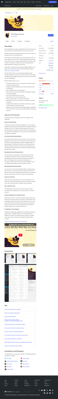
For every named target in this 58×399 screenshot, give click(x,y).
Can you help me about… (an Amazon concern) (14, 327)
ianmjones (25, 361)
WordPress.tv (28, 385)
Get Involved (37, 380)
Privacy (6, 385)
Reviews (13, 41)
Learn (26, 380)
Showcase (16, 380)
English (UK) (17, 391)
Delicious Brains (26, 358)
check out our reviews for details (12, 70)
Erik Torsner (9, 363)
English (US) (51, 60)
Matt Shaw (9, 366)
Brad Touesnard (26, 366)
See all (52, 93)
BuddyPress (47, 385)
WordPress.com (48, 380)
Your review (41, 93)
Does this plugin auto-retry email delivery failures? (15, 324)
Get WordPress (53, 1)
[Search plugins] (16, 13)
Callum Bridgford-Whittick (12, 361)
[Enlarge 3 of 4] (34, 254)
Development (27, 41)
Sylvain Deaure (10, 369)
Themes (16, 381)
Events (36, 381)
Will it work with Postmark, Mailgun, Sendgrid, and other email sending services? (14, 320)
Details (7, 41)
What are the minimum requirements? (12, 312)
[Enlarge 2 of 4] (23, 254)
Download (51, 35)
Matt (46, 381)
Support (51, 41)
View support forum (43, 107)
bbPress (47, 383)
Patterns (16, 385)
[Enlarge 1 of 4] (13, 254)
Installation (19, 41)
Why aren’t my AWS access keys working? (13, 345)
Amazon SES (51, 63)
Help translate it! (38, 8)
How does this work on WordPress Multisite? (14, 331)
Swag (36, 385)
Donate (36, 383)
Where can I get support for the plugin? (13, 309)
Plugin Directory (8, 5)
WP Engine (15, 36)
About (6, 380)
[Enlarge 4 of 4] (34, 265)
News (6, 381)
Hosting (6, 383)
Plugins (16, 383)
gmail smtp (51, 67)
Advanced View (42, 73)
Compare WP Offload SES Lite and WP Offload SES (16, 221)
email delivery (50, 65)
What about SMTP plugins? (10, 316)
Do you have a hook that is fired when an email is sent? (16, 335)
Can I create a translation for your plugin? (13, 338)
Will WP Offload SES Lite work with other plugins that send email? (18, 342)
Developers (27, 383)
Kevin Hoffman (26, 363)
